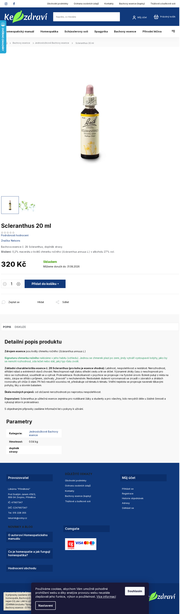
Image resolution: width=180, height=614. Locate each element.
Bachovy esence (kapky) (132, 3)
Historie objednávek (132, 498)
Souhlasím (135, 591)
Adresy (126, 503)
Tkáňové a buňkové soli (162, 3)
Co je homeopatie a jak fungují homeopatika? (29, 553)
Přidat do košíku (44, 284)
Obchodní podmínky (57, 3)
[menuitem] (21, 31)
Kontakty (109, 3)
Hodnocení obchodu (22, 568)
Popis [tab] (7, 327)
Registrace (127, 493)
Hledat (123, 16)
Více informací (106, 596)
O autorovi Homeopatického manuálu (28, 536)
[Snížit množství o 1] (5, 284)
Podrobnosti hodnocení (14, 235)
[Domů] (7, 43)
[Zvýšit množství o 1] (18, 284)
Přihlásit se (128, 489)
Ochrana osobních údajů (86, 3)
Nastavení (45, 605)
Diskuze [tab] (20, 327)
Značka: (10, 240)
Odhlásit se (128, 508)
